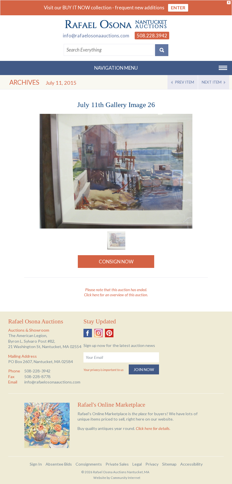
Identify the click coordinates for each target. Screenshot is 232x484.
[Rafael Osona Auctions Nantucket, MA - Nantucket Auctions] (116, 24)
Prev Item (184, 82)
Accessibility (191, 464)
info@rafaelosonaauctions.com (96, 36)
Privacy (151, 464)
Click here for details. (153, 428)
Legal (137, 464)
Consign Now (116, 262)
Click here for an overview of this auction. (116, 295)
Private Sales (117, 464)
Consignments (89, 464)
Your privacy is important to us (103, 370)
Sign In (36, 464)
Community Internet (125, 477)
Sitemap (169, 464)
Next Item (212, 82)
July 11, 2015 (61, 83)
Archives (24, 82)
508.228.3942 (152, 36)
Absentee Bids (59, 464)
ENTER (178, 7)
